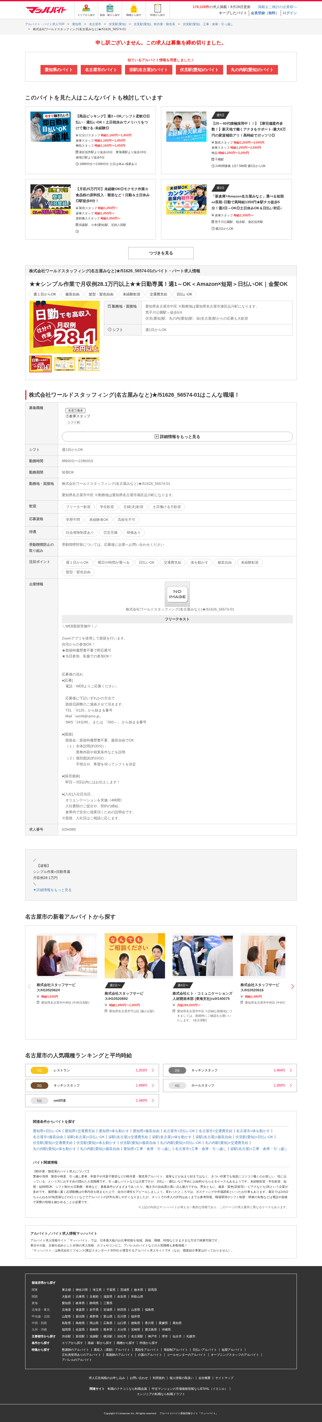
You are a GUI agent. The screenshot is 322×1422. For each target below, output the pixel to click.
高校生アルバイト (147, 1349)
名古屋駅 (137, 1336)
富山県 (107, 1316)
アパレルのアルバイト (77, 1360)
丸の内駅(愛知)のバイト (252, 69)
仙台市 (177, 1336)
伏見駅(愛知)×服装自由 (138, 1143)
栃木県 (138, 1290)
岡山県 (94, 1323)
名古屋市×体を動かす (253, 1131)
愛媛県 (163, 1323)
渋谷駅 (66, 1336)
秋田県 (121, 1309)
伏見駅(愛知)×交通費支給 (53, 1143)
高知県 (177, 1323)
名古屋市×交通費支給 (215, 1131)
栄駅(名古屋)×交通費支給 (128, 1137)
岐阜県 (80, 1303)
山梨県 (66, 1316)
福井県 (135, 1316)
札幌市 (190, 1336)
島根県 (80, 1323)
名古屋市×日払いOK (179, 1131)
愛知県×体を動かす (114, 1131)
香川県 (149, 1323)
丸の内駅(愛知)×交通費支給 (226, 1143)
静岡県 (94, 1303)
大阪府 (66, 1296)
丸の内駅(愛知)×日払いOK (180, 1143)
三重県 (107, 1303)
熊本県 (107, 1329)
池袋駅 (94, 1336)
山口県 (121, 1323)
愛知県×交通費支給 (80, 1131)
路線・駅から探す (100, 1343)
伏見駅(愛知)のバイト (199, 69)
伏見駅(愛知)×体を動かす (96, 1143)
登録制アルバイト (176, 1349)
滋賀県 (107, 1296)
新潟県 (80, 1316)
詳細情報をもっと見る (180, 436)
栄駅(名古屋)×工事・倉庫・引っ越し (259, 1149)
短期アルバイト (232, 1349)
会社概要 (204, 1378)
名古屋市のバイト (101, 69)
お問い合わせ (139, 1378)
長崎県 (94, 1329)
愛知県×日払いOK (47, 1131)
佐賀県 (80, 1329)
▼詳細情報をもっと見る (52, 890)
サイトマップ (224, 1378)
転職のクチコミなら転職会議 (127, 1389)
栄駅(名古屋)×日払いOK (86, 1137)
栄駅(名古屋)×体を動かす (172, 1137)
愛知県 (66, 1303)
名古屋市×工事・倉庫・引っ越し (200, 1149)
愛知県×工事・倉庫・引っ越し (147, 1149)
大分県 (121, 1329)
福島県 (149, 1309)
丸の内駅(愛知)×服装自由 (100, 1149)
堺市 (165, 1336)
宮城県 (107, 1309)
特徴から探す (149, 1343)
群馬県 (152, 1290)
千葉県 (110, 1290)
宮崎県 (135, 1329)
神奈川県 (82, 1290)
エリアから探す (72, 1343)
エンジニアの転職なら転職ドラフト (161, 1394)
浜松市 (121, 1336)
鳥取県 (66, 1323)
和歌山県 (137, 1296)
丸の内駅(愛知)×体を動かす (54, 1149)
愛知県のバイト (59, 69)
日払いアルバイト (205, 1349)
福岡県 (66, 1329)
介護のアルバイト (150, 1355)
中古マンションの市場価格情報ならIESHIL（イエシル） (190, 1389)
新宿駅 (80, 1336)
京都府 (94, 1296)
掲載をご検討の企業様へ (277, 7)
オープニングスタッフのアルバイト (235, 1355)
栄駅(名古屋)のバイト (148, 69)
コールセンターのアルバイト (186, 1355)
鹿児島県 (151, 1329)
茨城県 (124, 1290)
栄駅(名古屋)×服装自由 (213, 1137)
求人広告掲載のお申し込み (107, 1378)
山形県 (135, 1309)
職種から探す (126, 1343)
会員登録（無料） (265, 13)
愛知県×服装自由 (146, 1131)
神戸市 (152, 1336)
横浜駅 (107, 1336)
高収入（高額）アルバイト (112, 1349)
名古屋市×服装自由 (48, 1137)
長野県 (94, 1316)
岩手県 (94, 1309)
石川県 (121, 1316)
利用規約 (159, 1378)
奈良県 (121, 1296)
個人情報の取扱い (182, 1378)
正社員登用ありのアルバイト (81, 1355)
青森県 (80, 1309)
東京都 (66, 1290)
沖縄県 (166, 1329)
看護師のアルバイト (119, 1355)
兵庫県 (80, 1296)
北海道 (66, 1309)
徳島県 (135, 1323)
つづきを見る (161, 253)
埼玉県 (97, 1290)
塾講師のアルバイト (75, 1349)
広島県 (107, 1323)
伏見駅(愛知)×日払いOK (254, 1137)
